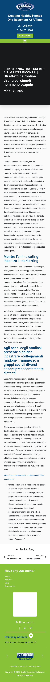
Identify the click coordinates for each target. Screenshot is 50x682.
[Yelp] (25, 628)
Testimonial (10, 586)
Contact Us (23, 666)
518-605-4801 (25, 30)
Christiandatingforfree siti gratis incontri (24, 70)
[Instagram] (30, 628)
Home (7, 576)
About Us (8, 579)
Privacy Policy (34, 666)
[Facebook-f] (20, 628)
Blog (7, 583)
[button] (25, 41)
